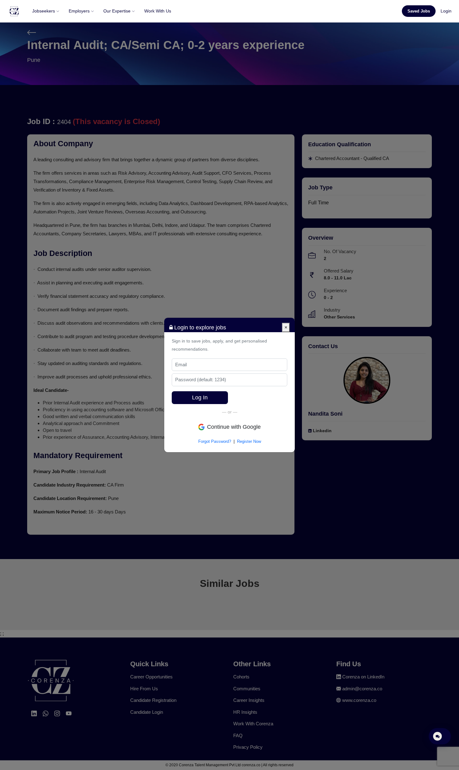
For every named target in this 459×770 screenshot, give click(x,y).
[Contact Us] (440, 736)
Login (446, 10)
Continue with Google (234, 427)
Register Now (249, 441)
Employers (80, 10)
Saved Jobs (418, 11)
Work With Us (157, 10)
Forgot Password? (214, 441)
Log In (200, 397)
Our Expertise (117, 10)
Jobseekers (44, 10)
